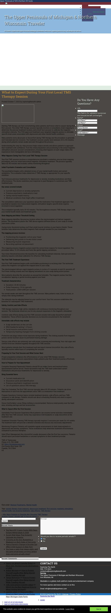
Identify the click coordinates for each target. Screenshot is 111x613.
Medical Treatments (17, 505)
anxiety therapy (11, 509)
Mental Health (31, 505)
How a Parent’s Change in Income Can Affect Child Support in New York (21, 545)
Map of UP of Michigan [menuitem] (13, 602)
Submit (43, 548)
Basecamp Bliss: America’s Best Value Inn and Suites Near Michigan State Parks (20, 594)
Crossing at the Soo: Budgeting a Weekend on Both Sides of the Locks (21, 541)
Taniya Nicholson (13, 577)
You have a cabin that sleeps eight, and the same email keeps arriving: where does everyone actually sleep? (22, 551)
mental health (7, 511)
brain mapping (23, 509)
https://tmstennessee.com (14, 444)
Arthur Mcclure (12, 570)
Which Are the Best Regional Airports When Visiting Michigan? (21, 588)
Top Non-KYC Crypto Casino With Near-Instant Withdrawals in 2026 (22, 531)
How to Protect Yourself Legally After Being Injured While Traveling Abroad (20, 572)
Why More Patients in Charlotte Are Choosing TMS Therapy (25, 514)
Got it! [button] (98, 609)
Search (4, 521)
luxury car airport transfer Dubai (19, 563)
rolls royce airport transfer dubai (19, 585)
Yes (44, 539)
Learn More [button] (69, 609)
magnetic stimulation (65, 509)
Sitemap (65, 594)
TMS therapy (45, 511)
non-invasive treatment (21, 511)
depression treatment (38, 509)
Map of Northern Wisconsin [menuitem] (16, 604)
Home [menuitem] (42, 600)
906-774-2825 (45, 569)
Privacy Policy (75, 594)
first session (51, 509)
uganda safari (11, 592)
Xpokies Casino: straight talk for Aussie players (20, 517)
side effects (35, 511)
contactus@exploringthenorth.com (53, 571)
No (44, 541)
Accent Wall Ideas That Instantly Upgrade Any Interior (19, 536)
